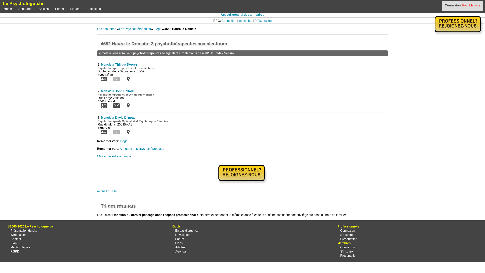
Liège (157, 29)
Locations (94, 8)
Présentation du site (23, 230)
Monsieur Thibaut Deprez (119, 64)
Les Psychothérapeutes (135, 29)
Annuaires (25, 8)
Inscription (245, 20)
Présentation (263, 20)
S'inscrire (346, 234)
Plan (13, 243)
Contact (15, 239)
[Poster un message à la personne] (116, 106)
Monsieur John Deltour (117, 91)
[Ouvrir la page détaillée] (104, 80)
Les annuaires (106, 29)
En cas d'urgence (187, 230)
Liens (179, 243)
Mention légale (20, 247)
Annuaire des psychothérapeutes (142, 148)
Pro (464, 5)
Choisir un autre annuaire (114, 156)
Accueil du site (107, 191)
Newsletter (182, 234)
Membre (474, 5)
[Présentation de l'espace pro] (242, 183)
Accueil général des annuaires (242, 14)
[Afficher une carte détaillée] (128, 80)
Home (8, 8)
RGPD (14, 251)
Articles (44, 8)
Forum (59, 8)
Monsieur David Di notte (118, 117)
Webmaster (18, 234)
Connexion (228, 20)
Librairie (75, 8)
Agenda (180, 251)
